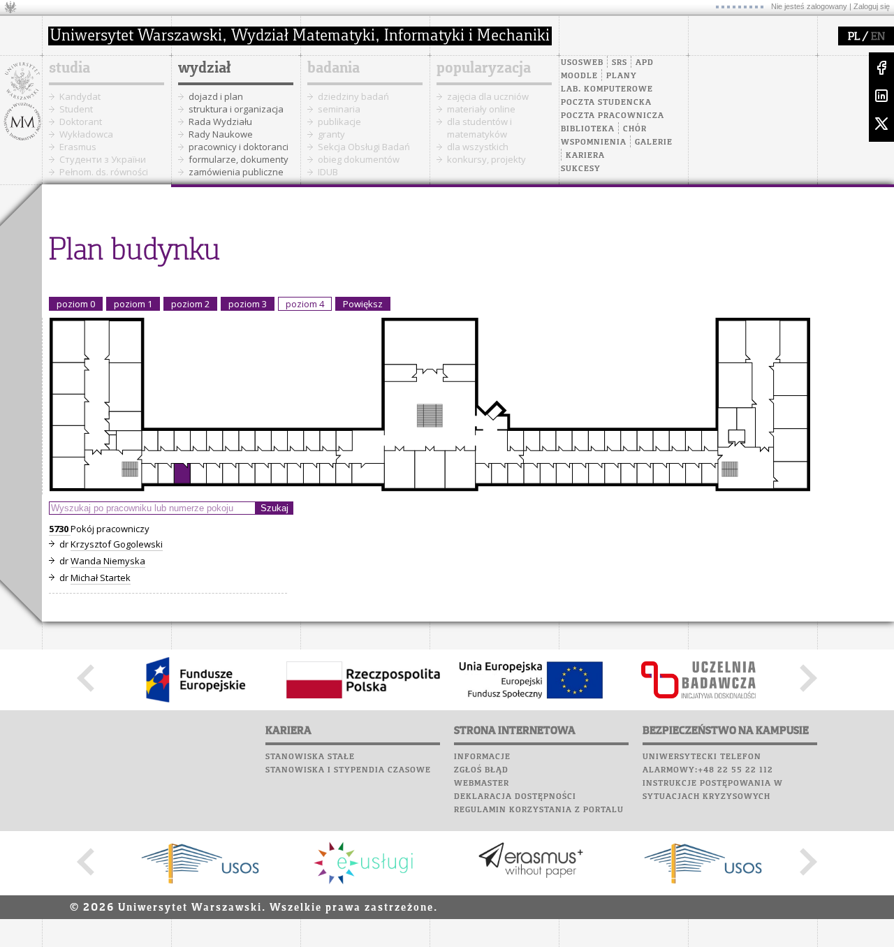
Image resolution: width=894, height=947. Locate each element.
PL (854, 37)
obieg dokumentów (359, 159)
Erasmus (77, 146)
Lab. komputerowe (607, 89)
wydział (204, 68)
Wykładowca (86, 134)
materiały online (481, 109)
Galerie (654, 142)
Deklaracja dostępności (515, 797)
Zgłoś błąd (481, 770)
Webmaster (481, 783)
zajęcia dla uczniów (488, 96)
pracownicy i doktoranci (238, 146)
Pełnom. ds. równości (103, 172)
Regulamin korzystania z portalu (539, 810)
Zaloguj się (871, 6)
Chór (635, 129)
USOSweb (582, 63)
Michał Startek (101, 577)
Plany (621, 76)
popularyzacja (484, 68)
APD (645, 63)
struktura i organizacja (236, 109)
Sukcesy (581, 169)
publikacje (339, 121)
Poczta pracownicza (612, 116)
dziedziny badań (353, 96)
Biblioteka (588, 129)
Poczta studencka (606, 102)
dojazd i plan (216, 96)
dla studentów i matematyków (479, 127)
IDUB (328, 172)
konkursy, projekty (486, 159)
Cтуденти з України (102, 159)
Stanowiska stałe (310, 757)
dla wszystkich (477, 146)
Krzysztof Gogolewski (117, 544)
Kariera (585, 156)
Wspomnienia (593, 142)
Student (76, 109)
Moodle (579, 76)
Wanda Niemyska (108, 561)
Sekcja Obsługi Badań (364, 146)
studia (69, 68)
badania (333, 68)
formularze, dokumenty (238, 159)
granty (331, 134)
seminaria (339, 109)
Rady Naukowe (221, 134)
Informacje (482, 757)
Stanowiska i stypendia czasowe (348, 770)
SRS (619, 63)
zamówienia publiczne (236, 172)
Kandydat (80, 96)
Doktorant (80, 121)
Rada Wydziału (220, 121)
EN (878, 37)
